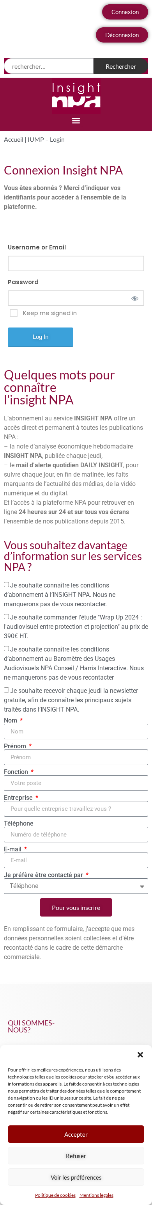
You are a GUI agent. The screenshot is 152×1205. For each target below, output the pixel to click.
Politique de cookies (55, 1195)
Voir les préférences (76, 1177)
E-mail (13, 849)
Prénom (16, 746)
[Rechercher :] (49, 66)
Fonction (17, 772)
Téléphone (19, 824)
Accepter (76, 1134)
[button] (140, 1055)
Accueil (13, 139)
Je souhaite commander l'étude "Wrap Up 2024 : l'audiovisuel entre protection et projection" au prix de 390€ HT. (76, 627)
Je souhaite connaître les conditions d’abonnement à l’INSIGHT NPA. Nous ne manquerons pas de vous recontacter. (59, 595)
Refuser (76, 1155)
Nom (11, 720)
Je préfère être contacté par (44, 875)
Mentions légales (96, 1195)
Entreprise (19, 798)
